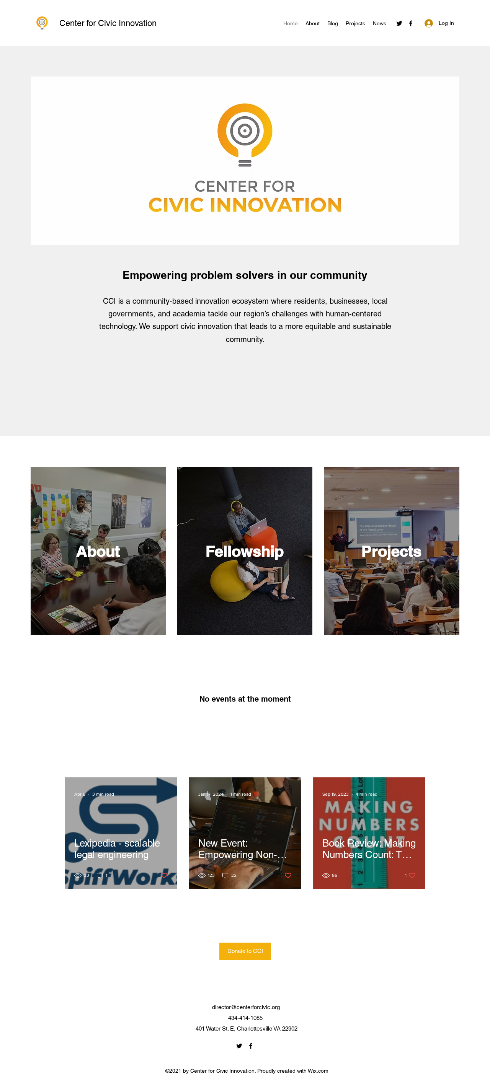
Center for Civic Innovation (108, 23)
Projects (391, 551)
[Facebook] (411, 23)
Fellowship (245, 551)
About (98, 551)
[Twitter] (399, 23)
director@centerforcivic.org (246, 1007)
